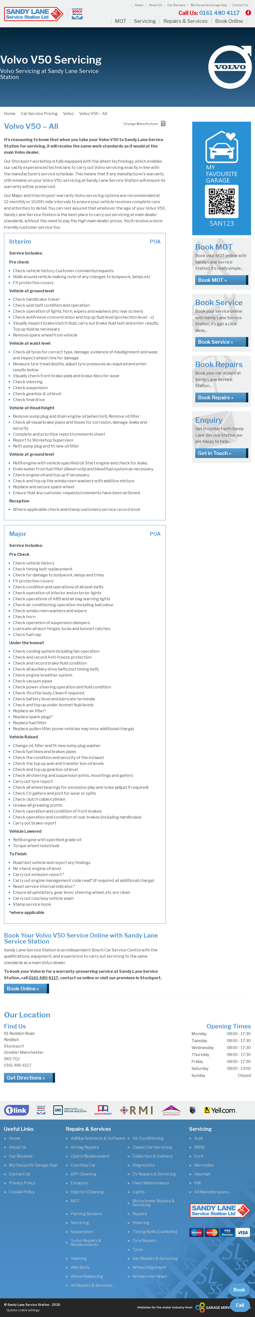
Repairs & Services (185, 21)
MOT (121, 21)
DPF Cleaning (83, 1174)
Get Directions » (26, 1078)
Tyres (137, 1250)
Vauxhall (202, 1174)
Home (139, 5)
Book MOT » (212, 280)
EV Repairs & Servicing (154, 1174)
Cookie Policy (22, 1192)
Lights (138, 1192)
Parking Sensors (86, 1214)
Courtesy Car (83, 1165)
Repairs (139, 1214)
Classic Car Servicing (152, 1147)
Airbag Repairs (85, 1147)
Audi (198, 1138)
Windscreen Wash (149, 1277)
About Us (155, 5)
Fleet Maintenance (150, 1183)
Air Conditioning (148, 1138)
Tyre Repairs (144, 1241)
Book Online (229, 21)
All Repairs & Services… (93, 1285)
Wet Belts (80, 1268)
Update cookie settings (23, 1310)
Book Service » (215, 342)
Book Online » (23, 989)
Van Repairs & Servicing (155, 1259)
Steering (140, 1223)
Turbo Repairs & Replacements (86, 1243)
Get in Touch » (214, 453)
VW (197, 1183)
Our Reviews (176, 5)
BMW (199, 1147)
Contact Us (240, 5)
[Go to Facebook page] (248, 12)
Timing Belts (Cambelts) (154, 1232)
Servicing (145, 21)
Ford (198, 1156)
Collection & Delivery (152, 1156)
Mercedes (204, 1165)
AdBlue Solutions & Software (98, 1138)
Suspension (82, 1232)
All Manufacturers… (212, 1192)
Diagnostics (143, 1165)
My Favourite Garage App (209, 5)
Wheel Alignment (149, 1268)
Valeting (79, 1259)
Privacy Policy (22, 1183)
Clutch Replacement (90, 1156)
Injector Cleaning (87, 1192)
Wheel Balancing (87, 1277)
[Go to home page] (43, 14)
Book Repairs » (215, 398)
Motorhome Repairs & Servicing (153, 1203)
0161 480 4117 (209, 13)
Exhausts (79, 1183)
